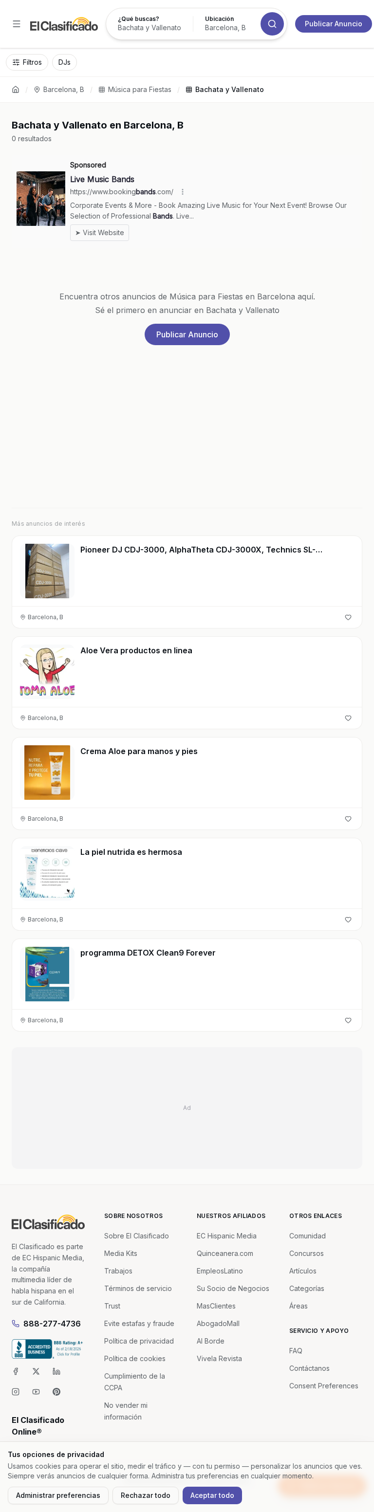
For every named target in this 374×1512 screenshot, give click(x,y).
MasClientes (216, 1306)
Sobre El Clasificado (136, 1236)
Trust (112, 1306)
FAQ (295, 1350)
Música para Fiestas (139, 89)
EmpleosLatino (220, 1271)
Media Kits (120, 1253)
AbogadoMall (218, 1323)
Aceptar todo (212, 1495)
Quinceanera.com (225, 1253)
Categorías (306, 1288)
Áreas (298, 1306)
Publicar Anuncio (333, 23)
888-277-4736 (52, 1323)
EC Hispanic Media (227, 1236)
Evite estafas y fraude (139, 1323)
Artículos (303, 1271)
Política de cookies (135, 1358)
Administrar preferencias (58, 1495)
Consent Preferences (323, 1386)
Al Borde (210, 1341)
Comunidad (307, 1236)
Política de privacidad (139, 1341)
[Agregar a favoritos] (348, 617)
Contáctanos (309, 1368)
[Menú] (16, 24)
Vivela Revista (219, 1358)
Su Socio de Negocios (233, 1288)
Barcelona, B (63, 89)
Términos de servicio (138, 1288)
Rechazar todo (145, 1495)
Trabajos (118, 1271)
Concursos (306, 1253)
